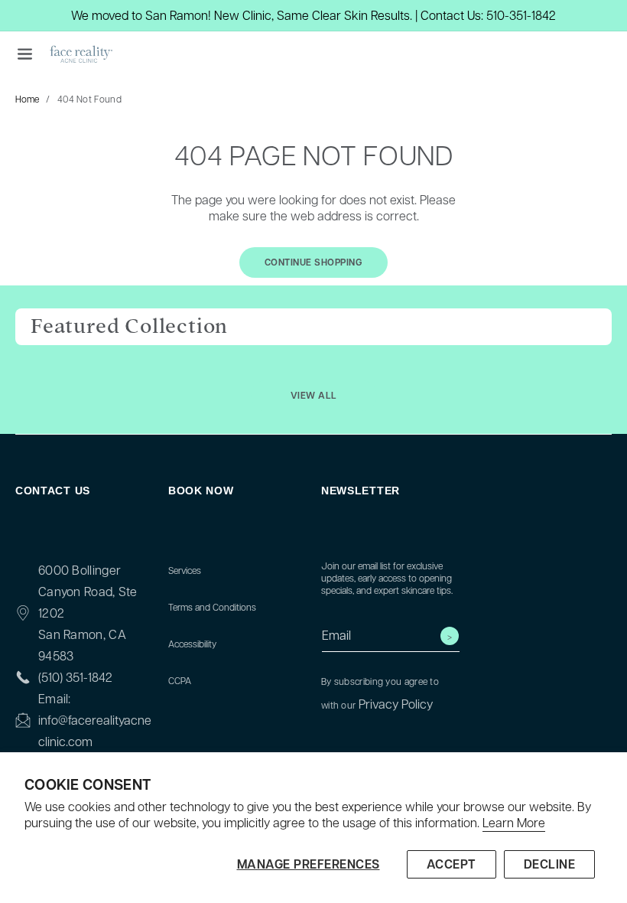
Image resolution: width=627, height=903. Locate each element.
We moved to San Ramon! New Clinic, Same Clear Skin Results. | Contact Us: (277, 15)
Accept (451, 864)
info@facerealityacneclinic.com (94, 730)
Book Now (201, 490)
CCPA (179, 680)
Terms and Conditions (212, 607)
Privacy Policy (396, 704)
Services (184, 570)
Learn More (513, 822)
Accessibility (192, 643)
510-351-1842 (521, 15)
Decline (550, 864)
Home (27, 98)
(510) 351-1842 (75, 677)
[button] (24, 53)
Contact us (52, 490)
